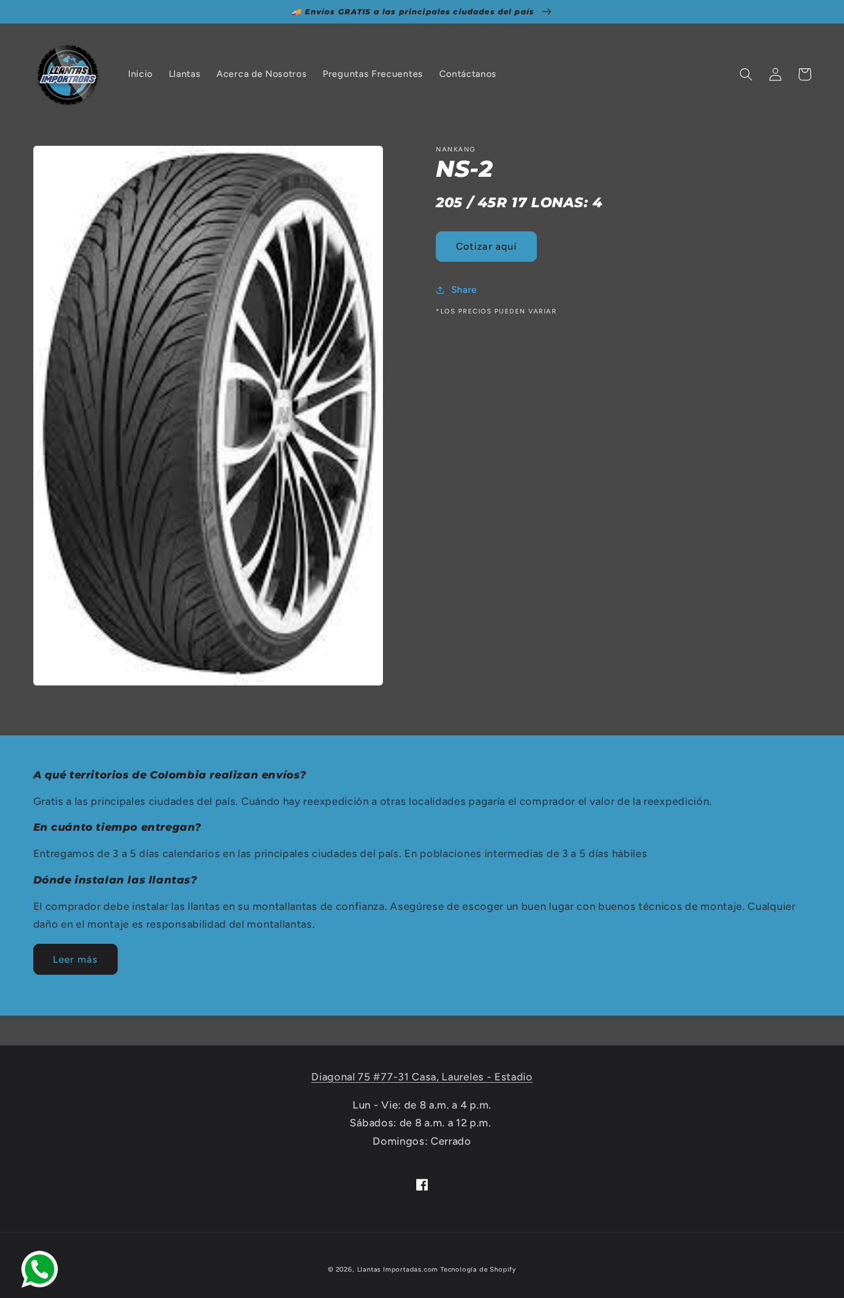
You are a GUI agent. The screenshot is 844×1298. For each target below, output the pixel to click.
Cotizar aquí (486, 246)
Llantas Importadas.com (398, 1269)
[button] (746, 74)
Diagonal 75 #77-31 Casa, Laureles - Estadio (422, 1077)
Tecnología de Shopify (478, 1269)
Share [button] (464, 289)
